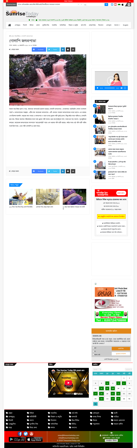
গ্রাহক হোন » (121, 193)
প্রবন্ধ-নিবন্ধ (97, 417)
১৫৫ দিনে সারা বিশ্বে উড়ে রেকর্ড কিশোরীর (20, 207)
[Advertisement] (90, 12)
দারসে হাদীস (118, 424)
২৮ (118, 399)
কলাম (53, 427)
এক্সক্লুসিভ (12, 424)
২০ (113, 394)
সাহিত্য (116, 417)
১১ (101, 388)
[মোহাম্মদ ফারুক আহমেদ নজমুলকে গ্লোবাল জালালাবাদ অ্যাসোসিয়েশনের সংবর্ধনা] (100, 152)
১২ (107, 388)
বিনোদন (53, 420)
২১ (118, 394)
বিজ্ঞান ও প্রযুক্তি (56, 417)
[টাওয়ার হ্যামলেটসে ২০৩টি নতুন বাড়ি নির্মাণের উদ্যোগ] (100, 165)
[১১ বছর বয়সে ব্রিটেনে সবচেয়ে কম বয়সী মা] (74, 197)
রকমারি (74, 417)
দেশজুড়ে (12, 417)
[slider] (110, 88)
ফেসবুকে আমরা (9, 364)
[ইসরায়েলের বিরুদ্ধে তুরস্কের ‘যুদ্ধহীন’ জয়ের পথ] (100, 109)
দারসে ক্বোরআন (119, 420)
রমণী (115, 413)
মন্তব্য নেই (97, 355)
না (95, 351)
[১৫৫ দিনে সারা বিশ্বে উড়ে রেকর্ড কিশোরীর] (21, 197)
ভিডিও (74, 424)
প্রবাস (32, 420)
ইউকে (32, 413)
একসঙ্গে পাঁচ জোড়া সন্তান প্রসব (44, 207)
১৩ (113, 388)
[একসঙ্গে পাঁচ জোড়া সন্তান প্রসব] (48, 197)
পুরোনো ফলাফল (121, 354)
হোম (12, 36)
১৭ (95, 394)
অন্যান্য (74, 427)
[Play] (98, 88)
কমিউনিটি (33, 417)
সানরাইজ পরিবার (111, 440)
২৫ (101, 399)
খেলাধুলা (96, 413)
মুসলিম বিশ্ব (34, 424)
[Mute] (122, 88)
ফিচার (95, 420)
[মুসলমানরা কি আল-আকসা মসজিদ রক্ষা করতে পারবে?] (100, 175)
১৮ (101, 394)
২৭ (113, 399)
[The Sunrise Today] (22, 13)
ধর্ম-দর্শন (75, 413)
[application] (111, 80)
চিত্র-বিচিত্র (75, 420)
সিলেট (11, 420)
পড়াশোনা (96, 424)
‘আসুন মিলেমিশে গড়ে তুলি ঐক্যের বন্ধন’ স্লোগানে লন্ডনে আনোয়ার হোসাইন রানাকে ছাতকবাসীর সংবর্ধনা (118, 139)
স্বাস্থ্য (10, 427)
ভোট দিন (121, 349)
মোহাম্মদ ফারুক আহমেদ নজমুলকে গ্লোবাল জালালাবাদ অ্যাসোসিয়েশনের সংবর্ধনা (117, 151)
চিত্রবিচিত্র (17, 36)
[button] (111, 80)
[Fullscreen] (125, 88)
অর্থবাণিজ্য (54, 424)
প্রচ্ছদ (10, 413)
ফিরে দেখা (33, 427)
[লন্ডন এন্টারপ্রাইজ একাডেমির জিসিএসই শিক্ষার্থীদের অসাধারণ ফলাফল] (100, 129)
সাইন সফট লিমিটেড (77, 446)
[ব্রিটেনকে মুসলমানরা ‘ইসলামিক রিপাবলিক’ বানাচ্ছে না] (100, 119)
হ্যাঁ (95, 348)
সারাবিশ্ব (54, 413)
